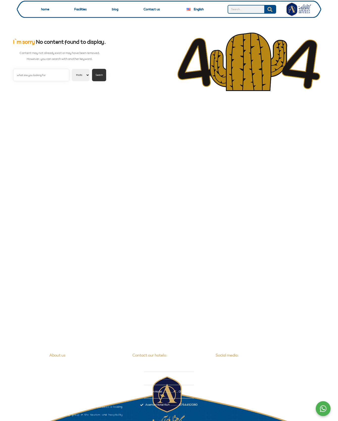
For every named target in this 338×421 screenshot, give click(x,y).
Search (99, 75)
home (45, 9)
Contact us (152, 9)
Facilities (80, 9)
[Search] (270, 9)
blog (115, 9)
